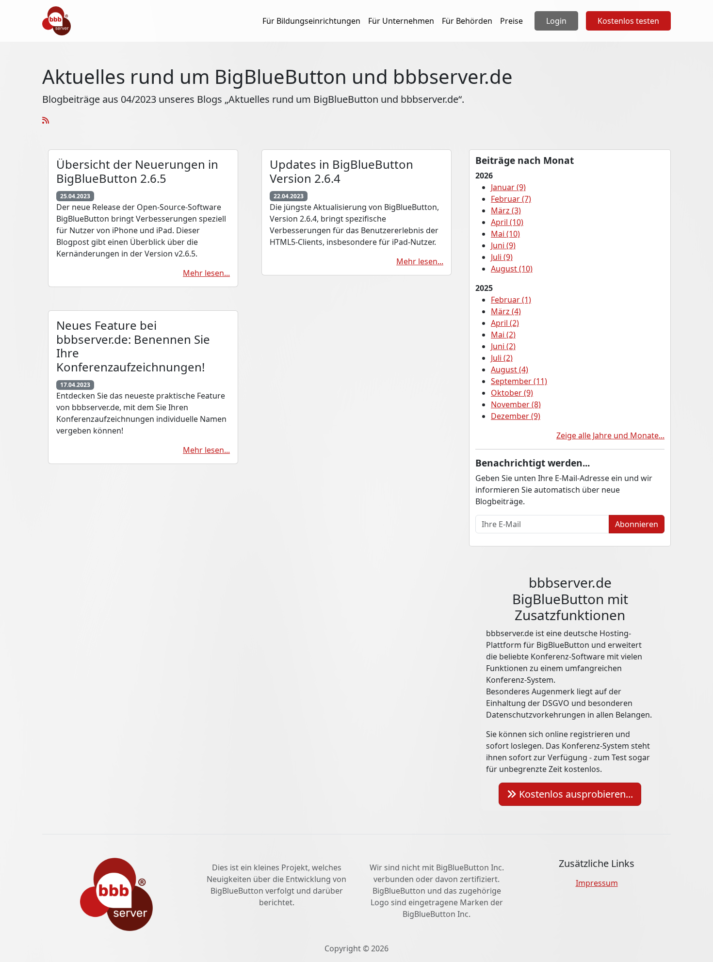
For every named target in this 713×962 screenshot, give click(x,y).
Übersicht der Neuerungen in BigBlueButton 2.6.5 (137, 171)
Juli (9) (502, 257)
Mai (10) (505, 233)
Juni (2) (503, 346)
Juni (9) (503, 245)
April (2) (505, 323)
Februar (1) (511, 299)
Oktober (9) (512, 392)
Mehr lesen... (206, 273)
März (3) (506, 210)
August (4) (509, 369)
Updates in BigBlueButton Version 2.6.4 (341, 171)
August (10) (512, 268)
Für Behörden (467, 21)
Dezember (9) (515, 416)
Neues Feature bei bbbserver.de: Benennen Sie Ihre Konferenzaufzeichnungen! (133, 346)
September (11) (519, 381)
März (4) (506, 311)
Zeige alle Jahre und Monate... (610, 435)
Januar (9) (508, 187)
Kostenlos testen (628, 21)
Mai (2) (503, 334)
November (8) (516, 404)
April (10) (507, 222)
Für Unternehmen (401, 21)
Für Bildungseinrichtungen (311, 21)
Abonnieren (636, 524)
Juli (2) (502, 358)
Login (556, 21)
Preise (511, 21)
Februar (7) (511, 198)
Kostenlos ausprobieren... (575, 794)
